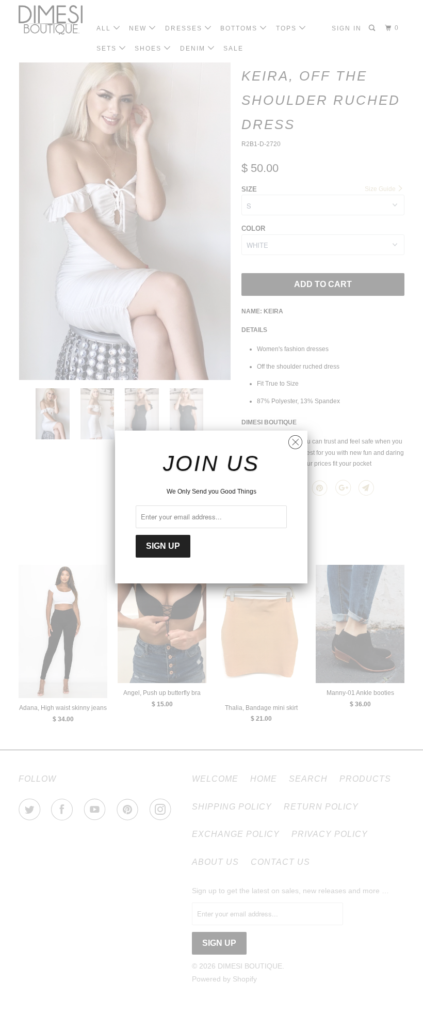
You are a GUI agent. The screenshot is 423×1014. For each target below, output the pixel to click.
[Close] (295, 439)
